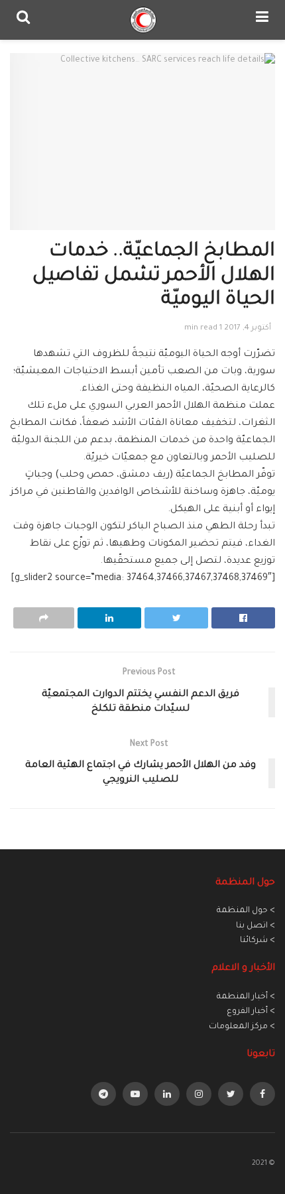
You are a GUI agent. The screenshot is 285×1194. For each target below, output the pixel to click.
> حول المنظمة (246, 911)
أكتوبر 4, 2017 (247, 328)
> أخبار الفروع (251, 1011)
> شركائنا (257, 940)
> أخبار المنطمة (246, 997)
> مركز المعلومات (242, 1027)
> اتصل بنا (255, 926)
